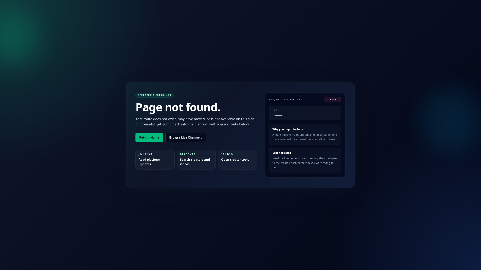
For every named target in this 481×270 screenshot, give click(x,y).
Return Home (149, 137)
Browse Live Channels (185, 137)
